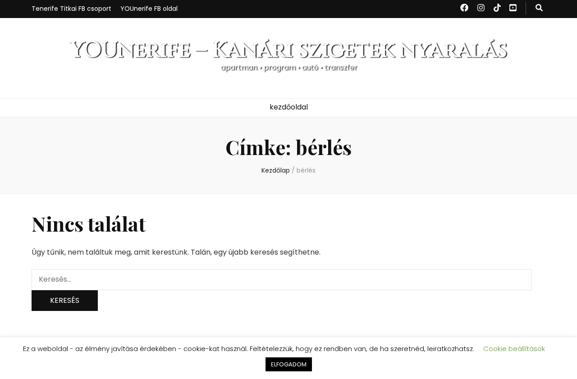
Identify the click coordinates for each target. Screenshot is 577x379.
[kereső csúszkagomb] (539, 8)
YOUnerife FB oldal (149, 8)
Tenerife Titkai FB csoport (71, 8)
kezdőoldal (289, 107)
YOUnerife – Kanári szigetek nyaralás (288, 50)
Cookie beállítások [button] (514, 348)
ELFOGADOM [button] (289, 364)
